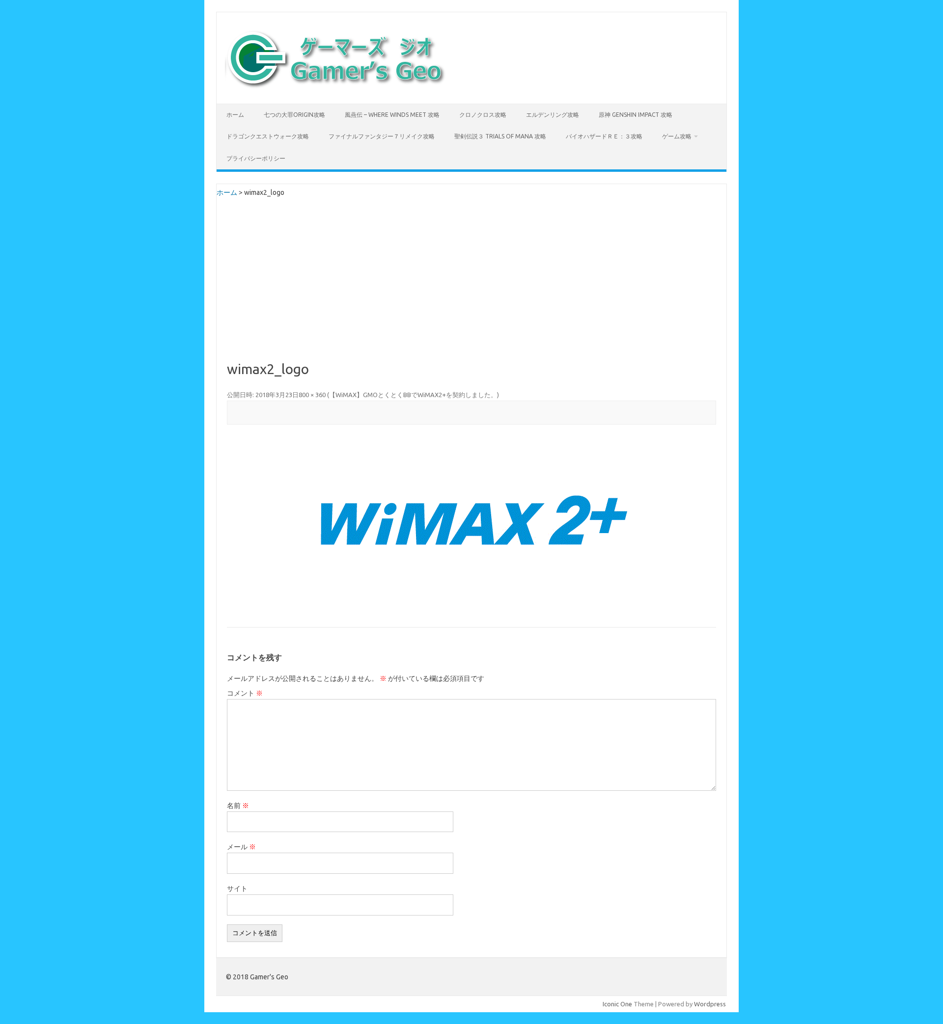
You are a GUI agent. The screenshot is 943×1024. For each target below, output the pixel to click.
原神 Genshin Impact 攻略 (635, 114)
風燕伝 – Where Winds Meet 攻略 (392, 114)
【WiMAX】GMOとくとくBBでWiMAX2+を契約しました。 (413, 394)
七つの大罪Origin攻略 (294, 114)
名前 (238, 805)
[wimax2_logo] (471, 526)
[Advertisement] (471, 288)
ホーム (235, 114)
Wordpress (710, 1003)
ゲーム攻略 (677, 136)
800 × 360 (312, 394)
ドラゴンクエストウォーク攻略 (267, 136)
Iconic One (617, 1003)
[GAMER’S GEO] (335, 87)
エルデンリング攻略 (552, 114)
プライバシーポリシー (255, 158)
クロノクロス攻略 (482, 114)
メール (241, 847)
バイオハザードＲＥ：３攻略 (604, 136)
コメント (245, 693)
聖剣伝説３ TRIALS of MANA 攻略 (500, 136)
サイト (237, 888)
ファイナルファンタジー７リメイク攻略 (382, 136)
